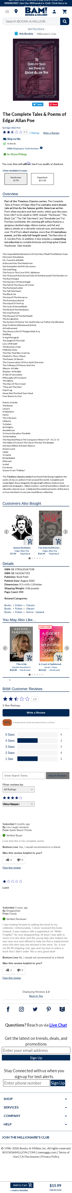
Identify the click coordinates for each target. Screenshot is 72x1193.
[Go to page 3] (34, 558)
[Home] (36, 11)
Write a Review (51, 133)
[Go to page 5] (40, 558)
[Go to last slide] (6, 532)
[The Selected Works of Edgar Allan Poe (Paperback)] (50, 528)
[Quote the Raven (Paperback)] (21, 527)
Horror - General (35, 612)
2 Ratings (34, 133)
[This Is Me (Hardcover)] (21, 644)
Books (7, 605)
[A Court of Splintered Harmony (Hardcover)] (51, 643)
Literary (30, 608)
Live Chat (58, 1024)
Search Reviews (58, 775)
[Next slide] (65, 532)
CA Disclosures (29, 1156)
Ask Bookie (26, 33)
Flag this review (12, 867)
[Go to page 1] (29, 558)
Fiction (18, 605)
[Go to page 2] (32, 558)
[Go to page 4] (37, 558)
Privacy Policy (50, 1156)
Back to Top (36, 996)
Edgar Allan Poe (12, 127)
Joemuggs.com (46, 1152)
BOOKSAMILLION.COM (18, 1152)
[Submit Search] (64, 21)
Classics (30, 605)
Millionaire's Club (46, 33)
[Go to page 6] (42, 558)
